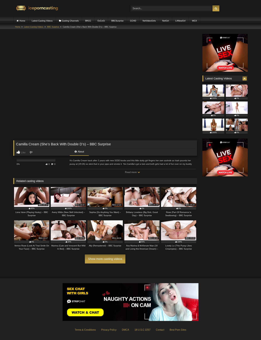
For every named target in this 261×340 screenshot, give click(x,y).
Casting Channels (70, 21)
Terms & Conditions (85, 330)
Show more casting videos (105, 258)
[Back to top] (251, 331)
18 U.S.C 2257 (142, 330)
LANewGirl (180, 21)
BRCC (88, 21)
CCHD (133, 21)
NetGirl (165, 21)
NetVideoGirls (149, 21)
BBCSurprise (117, 21)
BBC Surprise (53, 27)
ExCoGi (101, 21)
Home (22, 21)
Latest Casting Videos (42, 21)
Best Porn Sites (178, 330)
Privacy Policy (108, 330)
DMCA (125, 330)
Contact (160, 330)
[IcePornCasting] (36, 8)
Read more (131, 172)
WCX (194, 21)
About (80, 151)
